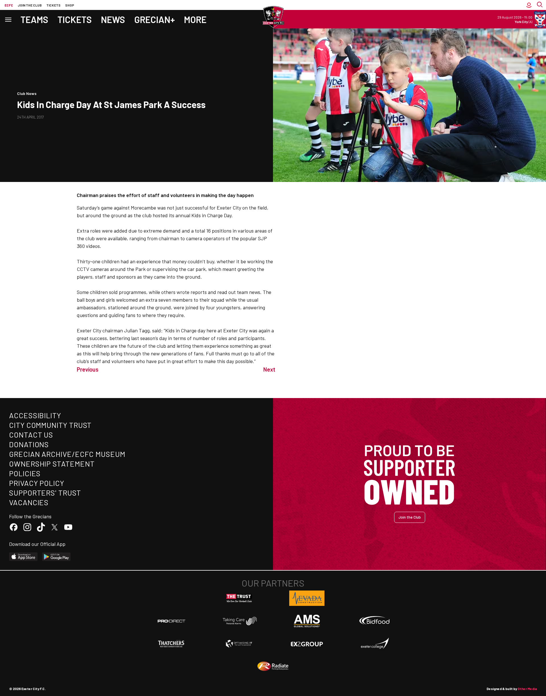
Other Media (527, 689)
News (113, 19)
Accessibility (35, 415)
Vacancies (29, 502)
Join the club (30, 5)
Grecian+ (154, 19)
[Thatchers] (171, 644)
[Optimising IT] (239, 644)
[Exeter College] (374, 643)
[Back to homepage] (273, 17)
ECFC (9, 5)
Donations (29, 444)
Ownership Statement (51, 463)
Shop (69, 5)
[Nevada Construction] (306, 598)
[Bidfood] (374, 621)
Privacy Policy (36, 482)
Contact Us (31, 434)
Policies (25, 473)
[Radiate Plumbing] (273, 666)
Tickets (53, 5)
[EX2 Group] (306, 643)
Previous (87, 369)
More (195, 19)
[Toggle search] (540, 5)
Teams (34, 19)
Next (269, 369)
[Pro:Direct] (171, 621)
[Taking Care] (239, 621)
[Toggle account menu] (529, 5)
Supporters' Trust (45, 492)
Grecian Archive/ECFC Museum (67, 454)
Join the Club (409, 517)
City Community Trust (50, 424)
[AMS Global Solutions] (306, 621)
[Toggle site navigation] (8, 19)
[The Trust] (239, 598)
